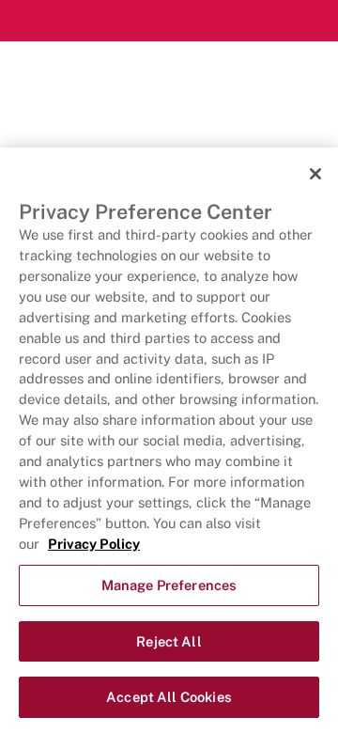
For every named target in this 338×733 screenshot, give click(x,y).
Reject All (168, 641)
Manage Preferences (169, 585)
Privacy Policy (94, 544)
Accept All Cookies (169, 697)
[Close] (315, 174)
